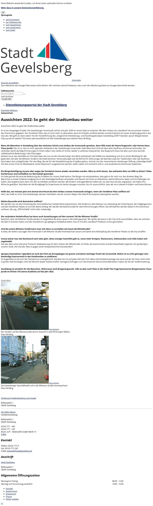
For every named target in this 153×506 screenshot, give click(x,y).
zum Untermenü (13, 27)
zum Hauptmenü (13, 25)
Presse (9, 496)
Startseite (5, 110)
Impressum (11, 494)
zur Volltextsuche (13, 22)
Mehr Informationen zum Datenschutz (18, 88)
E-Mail (3, 434)
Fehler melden (12, 499)
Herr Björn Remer (8, 412)
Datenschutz (11, 491)
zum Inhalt (10, 30)
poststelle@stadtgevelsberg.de (19, 451)
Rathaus (14, 110)
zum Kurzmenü (12, 19)
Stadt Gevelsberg (8, 462)
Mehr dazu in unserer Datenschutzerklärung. (22, 7)
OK (3, 12)
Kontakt (9, 488)
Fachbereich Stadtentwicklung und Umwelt (18, 398)
